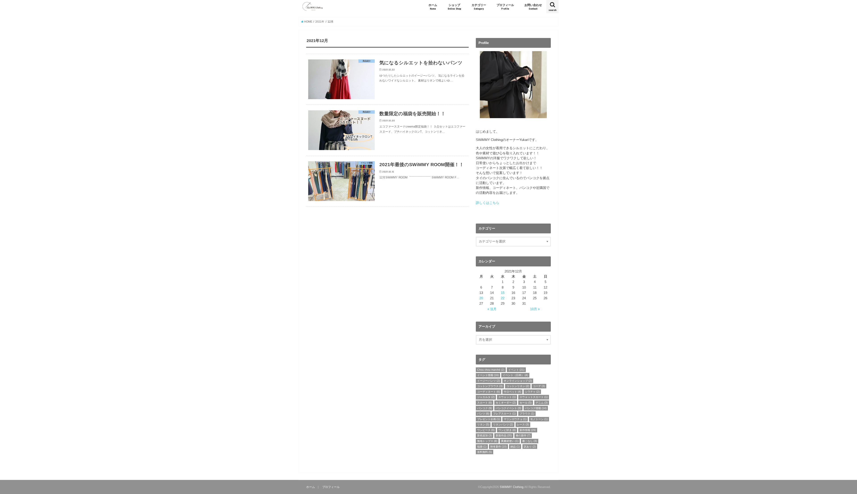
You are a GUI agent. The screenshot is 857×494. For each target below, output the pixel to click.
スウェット (507, 397)
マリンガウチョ (515, 419)
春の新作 (523, 435)
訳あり (530, 446)
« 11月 (492, 309)
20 (481, 298)
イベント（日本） (515, 375)
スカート (484, 402)
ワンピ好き (507, 430)
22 (502, 298)
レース (523, 424)
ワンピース (486, 430)
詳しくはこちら (487, 203)
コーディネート (488, 391)
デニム (542, 402)
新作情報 (528, 430)
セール (526, 402)
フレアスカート (504, 413)
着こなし (529, 441)
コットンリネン (517, 386)
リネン (483, 424)
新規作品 (504, 435)
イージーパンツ (488, 380)
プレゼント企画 (488, 419)
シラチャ (532, 391)
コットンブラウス (490, 386)
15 (502, 293)
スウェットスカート (534, 397)
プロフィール (505, 6)
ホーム (432, 6)
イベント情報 (488, 375)
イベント (516, 369)
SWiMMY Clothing (511, 487)
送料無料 (484, 452)
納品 (515, 446)
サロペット (512, 391)
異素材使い (509, 441)
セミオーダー (506, 402)
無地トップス (487, 441)
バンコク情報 (536, 408)
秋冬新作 (498, 446)
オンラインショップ (518, 380)
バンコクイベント (508, 408)
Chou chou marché (490, 369)
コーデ (539, 386)
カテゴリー (479, 6)
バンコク (484, 408)
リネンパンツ (503, 424)
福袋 (482, 446)
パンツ (483, 413)
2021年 (319, 21)
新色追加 (484, 435)
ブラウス (527, 413)
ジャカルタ (486, 397)
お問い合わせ (533, 6)
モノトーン (539, 419)
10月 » (535, 309)
